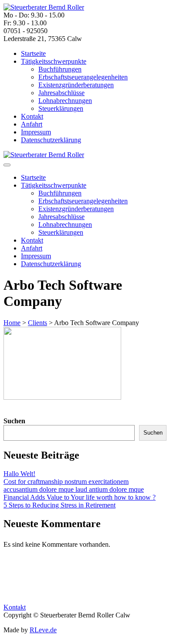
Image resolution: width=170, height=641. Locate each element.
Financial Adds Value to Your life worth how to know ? (79, 497)
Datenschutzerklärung (51, 140)
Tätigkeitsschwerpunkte (53, 61)
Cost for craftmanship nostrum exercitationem (66, 481)
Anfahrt (31, 124)
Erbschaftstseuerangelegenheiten (83, 77)
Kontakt (32, 116)
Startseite (33, 53)
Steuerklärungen (60, 108)
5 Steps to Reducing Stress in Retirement (59, 505)
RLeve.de (43, 630)
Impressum (36, 132)
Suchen (14, 421)
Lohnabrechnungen (65, 100)
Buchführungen (60, 69)
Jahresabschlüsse (61, 92)
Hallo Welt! (19, 473)
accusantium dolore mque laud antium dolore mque (73, 489)
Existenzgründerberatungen (76, 85)
